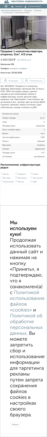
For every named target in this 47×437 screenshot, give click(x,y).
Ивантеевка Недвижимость (11, 10)
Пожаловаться (36, 81)
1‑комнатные (8, 13)
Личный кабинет (34, 6)
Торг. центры (37, 178)
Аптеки (35, 174)
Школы (6, 174)
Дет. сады (6, 178)
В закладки (13, 81)
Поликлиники (8, 182)
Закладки (19, 6)
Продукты (22, 174)
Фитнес (21, 182)
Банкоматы (22, 178)
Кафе (34, 182)
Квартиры (28, 10)
